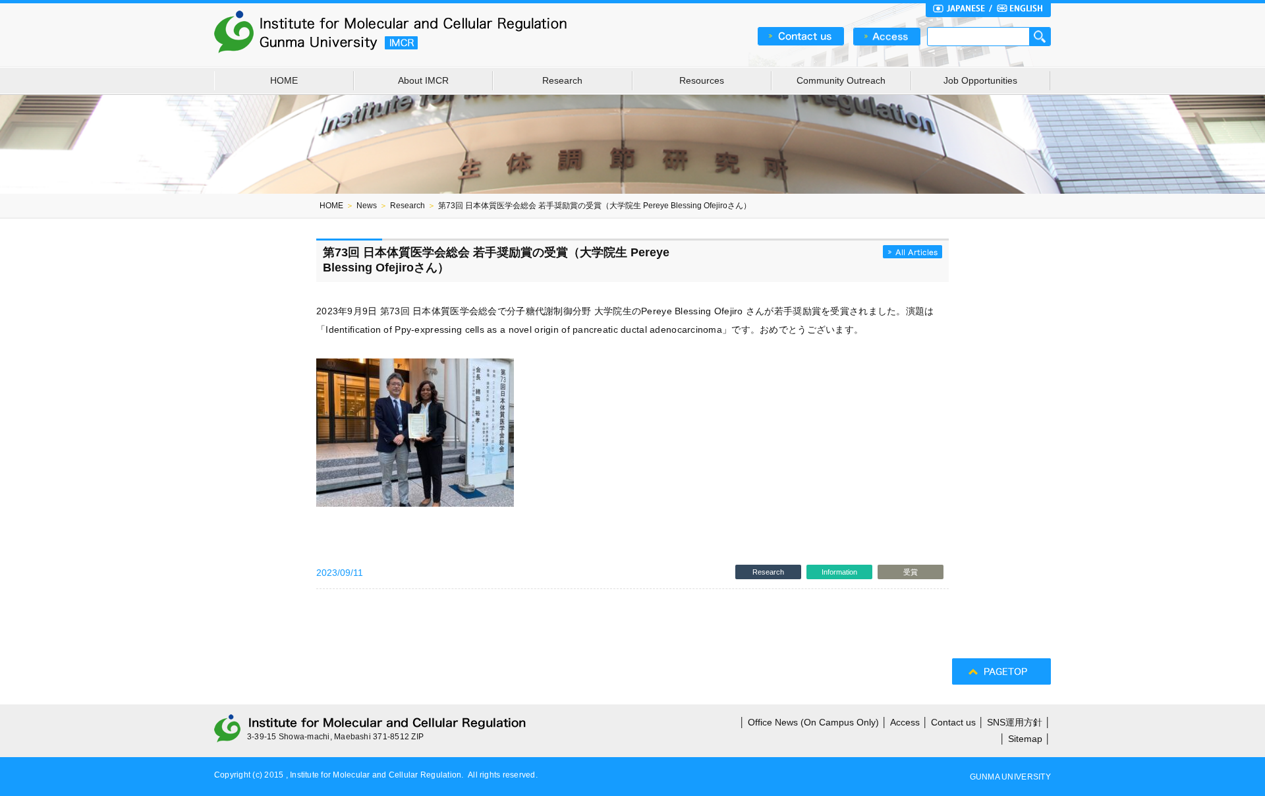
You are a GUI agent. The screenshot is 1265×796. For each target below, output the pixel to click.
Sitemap (1025, 738)
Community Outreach (841, 80)
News (366, 205)
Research (562, 80)
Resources (701, 80)
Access (905, 722)
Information (839, 572)
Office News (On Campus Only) (813, 722)
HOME (284, 80)
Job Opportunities (980, 80)
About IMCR (423, 80)
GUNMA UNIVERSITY (1010, 777)
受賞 (910, 572)
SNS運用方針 (1014, 722)
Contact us (953, 722)
